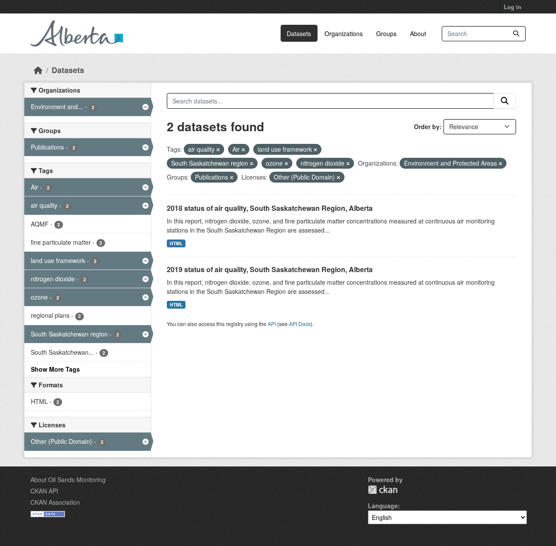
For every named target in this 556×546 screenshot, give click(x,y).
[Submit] (516, 33)
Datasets (299, 33)
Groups (386, 33)
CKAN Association (55, 502)
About (418, 33)
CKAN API (44, 490)
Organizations (343, 33)
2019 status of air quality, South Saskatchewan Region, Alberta (270, 269)
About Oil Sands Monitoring (68, 479)
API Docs (300, 323)
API (272, 323)
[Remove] (218, 149)
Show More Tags (55, 369)
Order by (427, 126)
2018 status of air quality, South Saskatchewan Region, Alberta (270, 208)
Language (383, 505)
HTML (176, 243)
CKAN (382, 489)
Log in (512, 7)
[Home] (38, 69)
